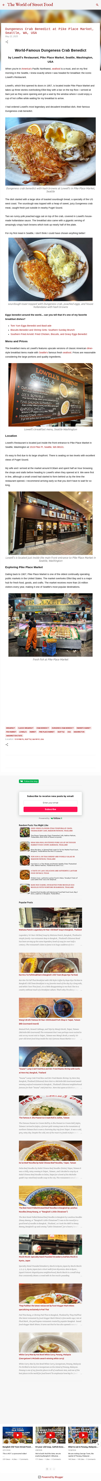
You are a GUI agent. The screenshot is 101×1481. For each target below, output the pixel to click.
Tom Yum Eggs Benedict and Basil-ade (31, 325)
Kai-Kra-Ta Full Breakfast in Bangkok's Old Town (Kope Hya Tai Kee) (48, 975)
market (33, 732)
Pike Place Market (46, 732)
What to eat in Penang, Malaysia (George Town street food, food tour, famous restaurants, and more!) (83, 1447)
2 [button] (50, 1469)
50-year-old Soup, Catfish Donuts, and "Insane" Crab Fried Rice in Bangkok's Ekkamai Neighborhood (50, 1447)
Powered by (44, 818)
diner (89, 348)
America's (26, 68)
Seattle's (44, 352)
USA (69, 732)
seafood (56, 68)
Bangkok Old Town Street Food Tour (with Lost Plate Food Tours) (18, 1447)
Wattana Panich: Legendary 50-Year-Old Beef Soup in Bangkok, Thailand (50, 930)
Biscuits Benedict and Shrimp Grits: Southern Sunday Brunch (43, 330)
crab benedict (43, 728)
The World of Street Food (30, 5)
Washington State (14, 736)
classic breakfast (25, 728)
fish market (11, 732)
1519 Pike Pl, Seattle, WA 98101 (47, 447)
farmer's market (84, 728)
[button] (6, 42)
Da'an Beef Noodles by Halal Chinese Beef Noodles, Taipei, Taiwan (47, 1163)
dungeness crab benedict (63, 728)
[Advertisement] (50, 1401)
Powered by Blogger (52, 1477)
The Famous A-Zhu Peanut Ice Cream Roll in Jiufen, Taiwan (44, 1118)
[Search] (97, 5)
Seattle (61, 732)
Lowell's (23, 732)
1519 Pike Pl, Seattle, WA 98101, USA (29, 739)
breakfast (10, 728)
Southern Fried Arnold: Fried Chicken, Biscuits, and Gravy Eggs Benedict (49, 334)
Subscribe (50, 809)
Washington (79, 732)
